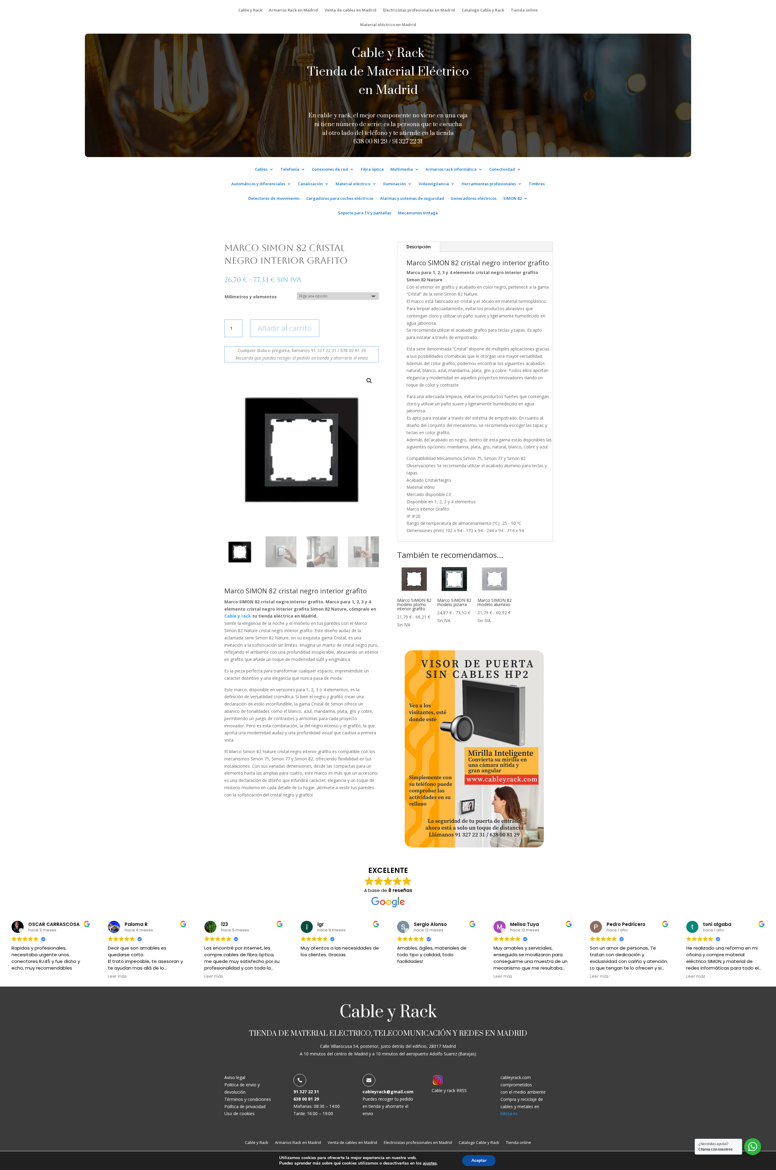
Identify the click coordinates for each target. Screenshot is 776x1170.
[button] (369, 380)
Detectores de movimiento (273, 198)
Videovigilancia (434, 184)
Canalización (310, 184)
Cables (261, 169)
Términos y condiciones (247, 1099)
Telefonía (289, 169)
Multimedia (401, 169)
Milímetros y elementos (251, 297)
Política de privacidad (245, 1106)
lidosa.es (508, 1113)
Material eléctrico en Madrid (388, 24)
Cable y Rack (250, 10)
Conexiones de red (330, 169)
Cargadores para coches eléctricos (339, 198)
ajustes (430, 1163)
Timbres (537, 184)
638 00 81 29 (306, 1099)
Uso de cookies (239, 1113)
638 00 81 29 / (372, 142)
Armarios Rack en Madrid (293, 10)
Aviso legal (234, 1077)
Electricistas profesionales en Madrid (419, 10)
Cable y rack (237, 616)
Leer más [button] (117, 976)
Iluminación (394, 184)
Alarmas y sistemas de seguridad (412, 198)
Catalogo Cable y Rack (483, 10)
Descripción (418, 247)
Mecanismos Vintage (418, 213)
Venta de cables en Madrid (350, 10)
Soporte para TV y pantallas (364, 213)
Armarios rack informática (451, 169)
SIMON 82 (512, 198)
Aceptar (479, 1160)
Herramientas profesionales (489, 184)
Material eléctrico (353, 184)
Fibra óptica (372, 169)
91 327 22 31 (407, 142)
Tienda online (524, 10)
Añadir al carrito (285, 328)
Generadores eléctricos (474, 198)
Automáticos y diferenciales (258, 184)
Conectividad (502, 169)
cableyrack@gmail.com (388, 1092)
